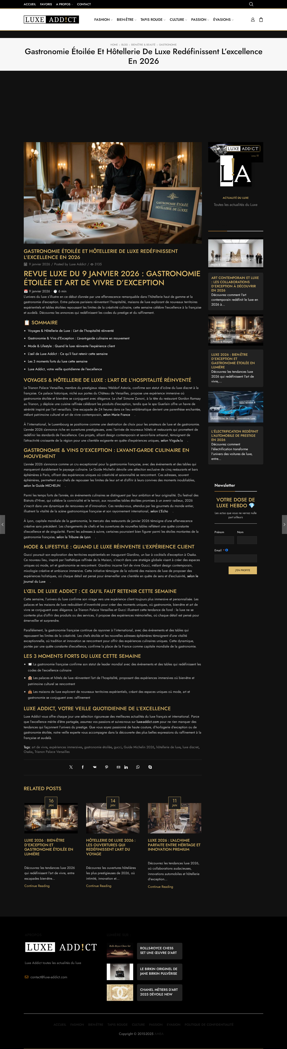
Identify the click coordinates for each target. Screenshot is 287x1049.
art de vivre (39, 747)
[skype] (151, 767)
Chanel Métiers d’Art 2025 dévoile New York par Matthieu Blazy (159, 992)
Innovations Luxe (246, 418)
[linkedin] (128, 767)
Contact (84, 4)
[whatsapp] (140, 767)
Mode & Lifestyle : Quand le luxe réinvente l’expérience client (71, 346)
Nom (240, 532)
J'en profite (242, 570)
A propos (63, 4)
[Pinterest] (109, 767)
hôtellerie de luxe (168, 747)
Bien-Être (95, 1024)
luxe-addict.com (148, 721)
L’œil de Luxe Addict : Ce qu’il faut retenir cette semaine (68, 353)
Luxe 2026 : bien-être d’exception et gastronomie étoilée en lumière (48, 847)
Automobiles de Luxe (222, 418)
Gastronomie (168, 45)
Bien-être (125, 19)
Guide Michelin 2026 (139, 747)
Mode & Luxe (218, 264)
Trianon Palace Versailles (52, 751)
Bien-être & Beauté (143, 45)
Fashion (102, 19)
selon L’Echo (159, 511)
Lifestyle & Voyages (221, 341)
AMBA (159, 1033)
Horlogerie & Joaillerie (241, 259)
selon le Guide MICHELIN (42, 485)
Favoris (46, 4)
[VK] (97, 767)
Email (218, 550)
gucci (118, 747)
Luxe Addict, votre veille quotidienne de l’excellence (65, 369)
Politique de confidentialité (209, 1024)
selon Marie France (116, 414)
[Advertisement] (143, 107)
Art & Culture (218, 259)
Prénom (219, 532)
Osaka (28, 751)
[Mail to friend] (118, 767)
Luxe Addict (77, 264)
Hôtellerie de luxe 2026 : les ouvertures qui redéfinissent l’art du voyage (111, 847)
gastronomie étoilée (98, 747)
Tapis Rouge (152, 19)
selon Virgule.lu (172, 440)
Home (114, 45)
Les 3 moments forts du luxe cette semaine (57, 361)
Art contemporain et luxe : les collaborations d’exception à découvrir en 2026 (235, 284)
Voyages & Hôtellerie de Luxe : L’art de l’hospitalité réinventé (71, 330)
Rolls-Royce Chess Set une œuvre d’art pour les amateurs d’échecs (158, 950)
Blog (124, 45)
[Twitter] (74, 767)
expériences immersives (65, 747)
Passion (198, 19)
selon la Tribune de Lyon (74, 537)
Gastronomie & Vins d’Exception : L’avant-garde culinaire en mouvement (78, 338)
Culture (177, 19)
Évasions (222, 19)
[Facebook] (85, 767)
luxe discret (191, 747)
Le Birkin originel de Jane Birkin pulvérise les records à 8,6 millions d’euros (158, 971)
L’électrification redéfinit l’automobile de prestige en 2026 (234, 435)
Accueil (30, 4)
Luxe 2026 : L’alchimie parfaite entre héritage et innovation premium (174, 845)
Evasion (173, 1024)
